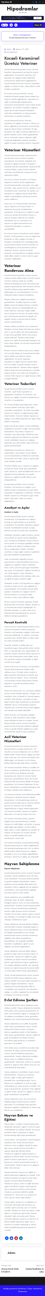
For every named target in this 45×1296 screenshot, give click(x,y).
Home (15, 35)
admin (11, 1253)
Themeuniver (22, 1291)
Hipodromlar (22, 8)
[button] (6, 2)
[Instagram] (43, 2)
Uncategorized (24, 35)
